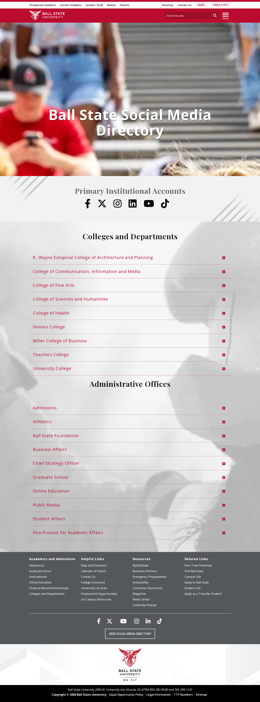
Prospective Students (43, 5)
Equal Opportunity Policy (126, 695)
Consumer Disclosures (148, 588)
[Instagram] (136, 621)
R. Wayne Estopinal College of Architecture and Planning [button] (93, 257)
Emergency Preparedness (150, 577)
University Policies (145, 605)
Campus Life (192, 577)
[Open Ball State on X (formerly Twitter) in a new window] (102, 203)
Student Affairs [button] (49, 519)
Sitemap (201, 695)
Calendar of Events (93, 571)
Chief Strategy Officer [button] (56, 463)
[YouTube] (123, 621)
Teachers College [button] (51, 354)
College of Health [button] (51, 313)
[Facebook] (98, 621)
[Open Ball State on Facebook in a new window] (88, 203)
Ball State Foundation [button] (56, 435)
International (38, 577)
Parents (124, 5)
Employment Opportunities (99, 594)
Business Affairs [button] (50, 449)
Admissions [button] (45, 408)
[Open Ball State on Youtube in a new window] (149, 203)
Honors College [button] (49, 327)
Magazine (139, 594)
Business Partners (145, 571)
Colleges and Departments (47, 594)
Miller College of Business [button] (60, 341)
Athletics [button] (42, 421)
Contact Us (184, 5)
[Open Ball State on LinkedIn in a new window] (133, 203)
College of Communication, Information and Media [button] (86, 271)
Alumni (111, 5)
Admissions (36, 565)
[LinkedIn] (148, 621)
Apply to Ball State (196, 582)
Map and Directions (94, 565)
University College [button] (52, 368)
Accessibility (140, 582)
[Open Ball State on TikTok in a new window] (165, 203)
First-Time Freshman (198, 565)
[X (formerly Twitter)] (109, 621)
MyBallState (141, 565)
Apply (201, 4)
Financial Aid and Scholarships (49, 588)
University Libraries (94, 588)
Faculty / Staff (94, 5)
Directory (168, 5)
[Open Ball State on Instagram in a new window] (118, 203)
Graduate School (40, 571)
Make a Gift (220, 4)
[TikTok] (159, 621)
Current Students (71, 5)
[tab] (130, 257)
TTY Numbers (183, 695)
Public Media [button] (46, 505)
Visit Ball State (193, 571)
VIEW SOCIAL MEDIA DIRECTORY (130, 634)
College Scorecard (93, 582)
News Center (141, 599)
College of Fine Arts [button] (53, 285)
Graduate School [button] (50, 477)
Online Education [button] (51, 491)
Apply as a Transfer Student (203, 594)
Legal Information (158, 695)
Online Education (40, 582)
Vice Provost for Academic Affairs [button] (68, 532)
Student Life (192, 588)
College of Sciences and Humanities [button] (70, 299)
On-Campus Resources (96, 599)
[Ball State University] (130, 665)
